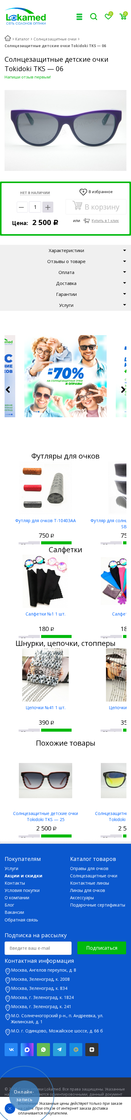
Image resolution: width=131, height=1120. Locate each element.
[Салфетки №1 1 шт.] (45, 581)
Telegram (59, 1049)
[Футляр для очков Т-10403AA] (45, 488)
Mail (75, 1049)
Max (27, 1049)
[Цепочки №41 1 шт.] (45, 675)
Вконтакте (11, 1049)
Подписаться (101, 948)
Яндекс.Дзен (91, 1049)
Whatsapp (43, 1049)
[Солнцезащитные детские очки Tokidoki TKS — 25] (45, 780)
